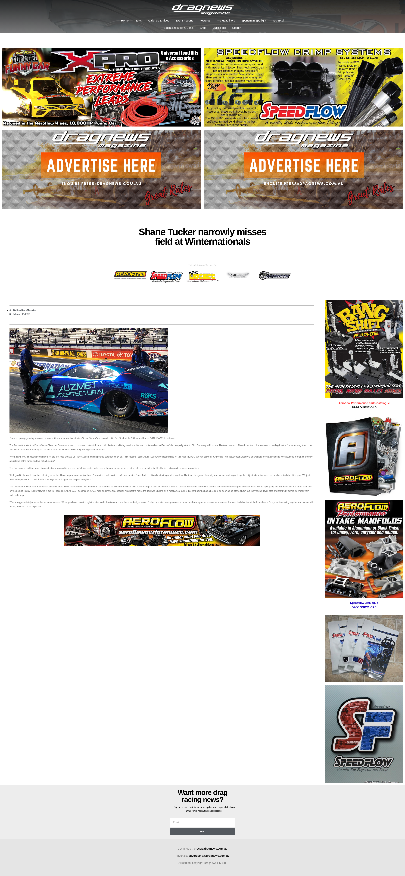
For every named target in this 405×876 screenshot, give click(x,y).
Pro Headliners (226, 20)
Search (236, 27)
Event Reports (184, 20)
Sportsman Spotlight (253, 20)
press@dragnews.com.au (210, 848)
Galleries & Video (158, 20)
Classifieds (219, 27)
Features (204, 20)
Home (124, 20)
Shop (203, 27)
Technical (278, 20)
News (138, 20)
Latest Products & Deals (178, 27)
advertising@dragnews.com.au (209, 855)
